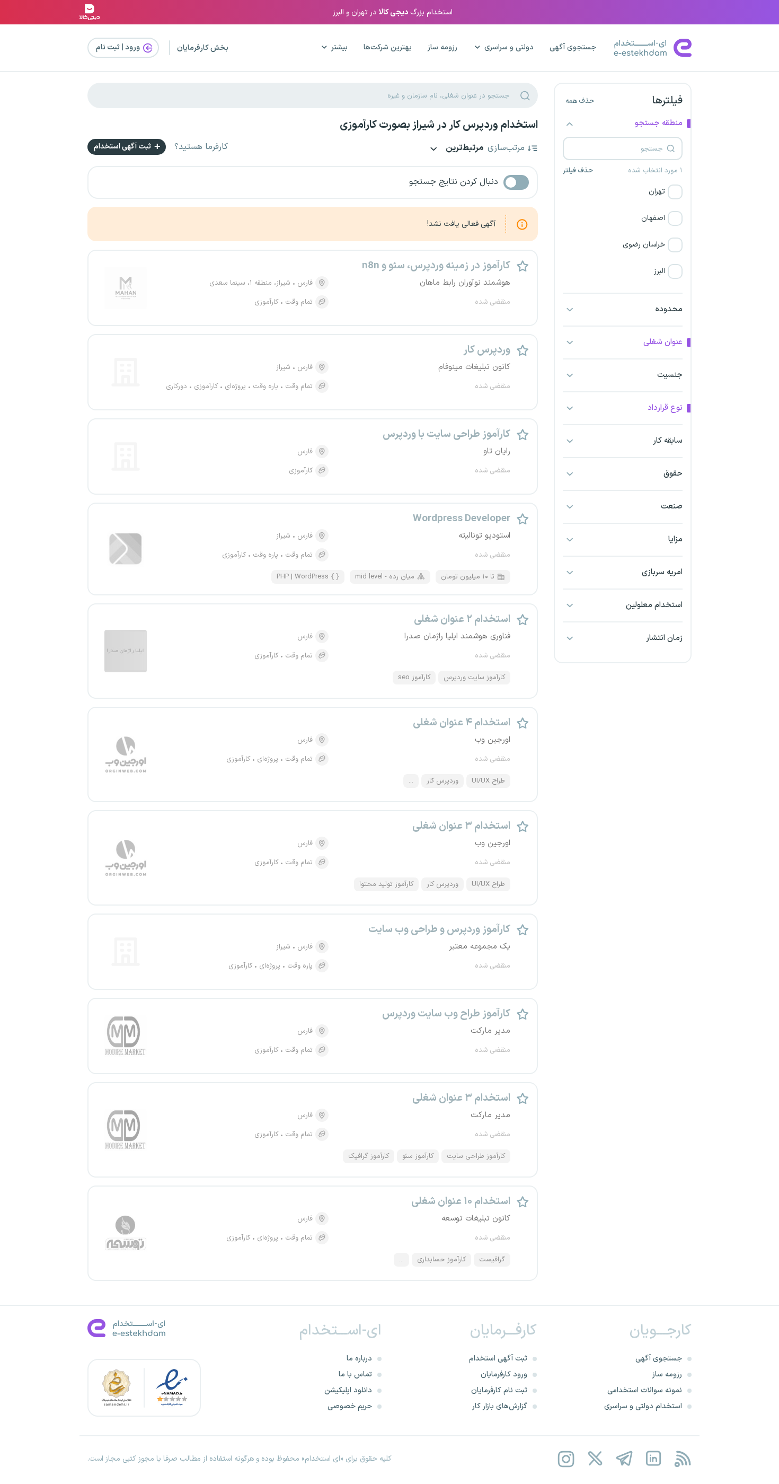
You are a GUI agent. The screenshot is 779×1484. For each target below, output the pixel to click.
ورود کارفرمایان (504, 1374)
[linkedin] (653, 1459)
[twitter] (595, 1459)
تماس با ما (355, 1374)
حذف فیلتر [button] (578, 170)
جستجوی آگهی (573, 47)
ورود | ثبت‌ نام (118, 47)
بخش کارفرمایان (202, 48)
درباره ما (359, 1358)
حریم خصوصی (349, 1406)
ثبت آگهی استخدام (123, 146)
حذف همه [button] (579, 101)
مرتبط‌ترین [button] (463, 148)
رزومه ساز (442, 47)
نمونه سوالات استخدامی (644, 1390)
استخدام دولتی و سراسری (643, 1406)
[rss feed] (682, 1459)
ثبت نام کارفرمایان (499, 1390)
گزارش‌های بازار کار (499, 1406)
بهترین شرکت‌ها (388, 47)
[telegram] (624, 1459)
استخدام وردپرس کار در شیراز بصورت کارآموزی (439, 125)
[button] (623, 192)
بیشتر (339, 47)
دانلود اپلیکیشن (348, 1390)
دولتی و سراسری (509, 47)
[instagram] (565, 1459)
